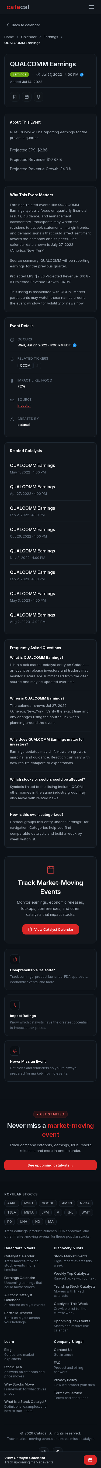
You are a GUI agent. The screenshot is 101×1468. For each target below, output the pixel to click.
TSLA (11, 1212)
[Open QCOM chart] (37, 365)
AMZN (67, 1203)
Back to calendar (26, 25)
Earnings (51, 37)
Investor (24, 405)
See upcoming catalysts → (50, 1165)
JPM (45, 1212)
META (29, 1212)
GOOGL (48, 1203)
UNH (23, 1222)
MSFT (29, 1203)
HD (37, 1222)
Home (9, 37)
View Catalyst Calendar (54, 929)
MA (51, 1222)
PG (9, 1222)
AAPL (11, 1203)
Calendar (29, 37)
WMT (86, 1212)
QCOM (25, 365)
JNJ (70, 1212)
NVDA (85, 1203)
